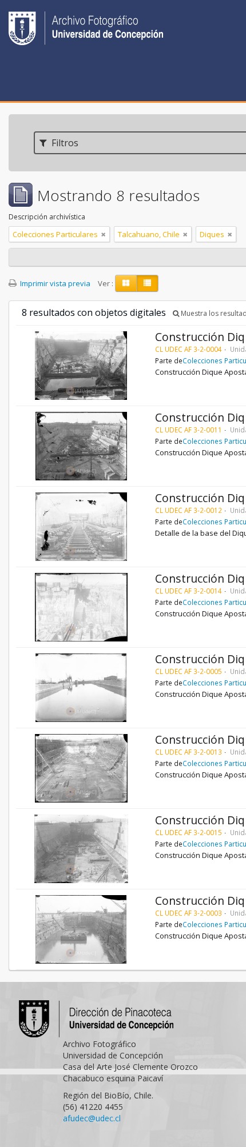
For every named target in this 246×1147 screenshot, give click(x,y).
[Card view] (126, 283)
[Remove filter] (103, 234)
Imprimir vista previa (54, 283)
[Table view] (147, 283)
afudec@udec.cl (92, 1118)
